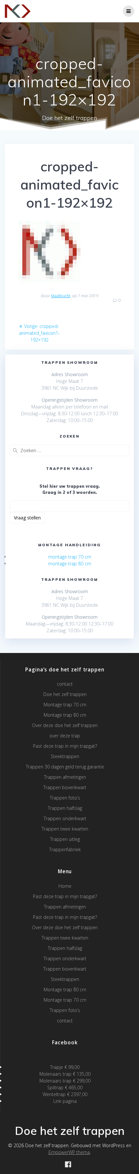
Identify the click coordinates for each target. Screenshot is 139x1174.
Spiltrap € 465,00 (64, 1087)
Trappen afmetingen (65, 777)
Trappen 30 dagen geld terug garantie (65, 767)
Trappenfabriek (65, 849)
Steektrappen (65, 756)
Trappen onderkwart (65, 818)
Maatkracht (60, 296)
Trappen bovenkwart (64, 787)
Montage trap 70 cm (65, 704)
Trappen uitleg (65, 839)
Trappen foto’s (65, 798)
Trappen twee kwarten (65, 829)
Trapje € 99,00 (65, 1067)
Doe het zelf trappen (65, 694)
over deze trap (64, 736)
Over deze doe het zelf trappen (65, 725)
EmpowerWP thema (69, 1152)
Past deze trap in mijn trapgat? (65, 746)
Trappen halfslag (65, 808)
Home (65, 886)
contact (65, 684)
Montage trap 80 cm (65, 715)
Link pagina (65, 1101)
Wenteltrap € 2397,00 (65, 1094)
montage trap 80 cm (69, 563)
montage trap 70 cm (69, 557)
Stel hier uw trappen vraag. (69, 486)
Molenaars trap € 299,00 (65, 1081)
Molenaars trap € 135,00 (65, 1074)
